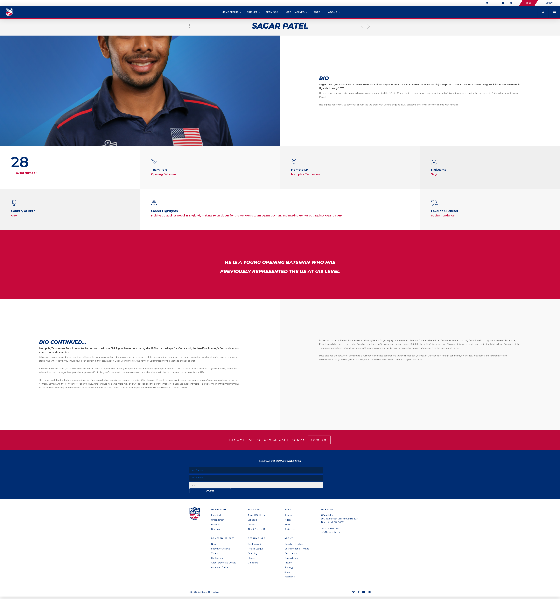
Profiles (252, 524)
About (332, 12)
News (214, 544)
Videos (288, 520)
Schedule (252, 520)
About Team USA (256, 529)
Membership (230, 12)
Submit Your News (220, 548)
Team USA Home (257, 515)
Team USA (272, 12)
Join (528, 3)
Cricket (252, 12)
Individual (216, 515)
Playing (251, 558)
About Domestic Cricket (223, 562)
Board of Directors (294, 544)
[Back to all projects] (191, 26)
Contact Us (217, 558)
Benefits (215, 524)
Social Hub (290, 529)
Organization (217, 520)
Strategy (289, 567)
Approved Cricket (220, 567)
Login (549, 3)
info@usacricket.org (331, 532)
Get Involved (295, 12)
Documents (291, 553)
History (288, 562)
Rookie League (255, 548)
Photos (288, 515)
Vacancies (290, 576)
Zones (214, 553)
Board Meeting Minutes (297, 548)
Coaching (252, 553)
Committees (291, 558)
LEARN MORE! (319, 440)
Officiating (253, 562)
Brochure (216, 529)
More (316, 12)
